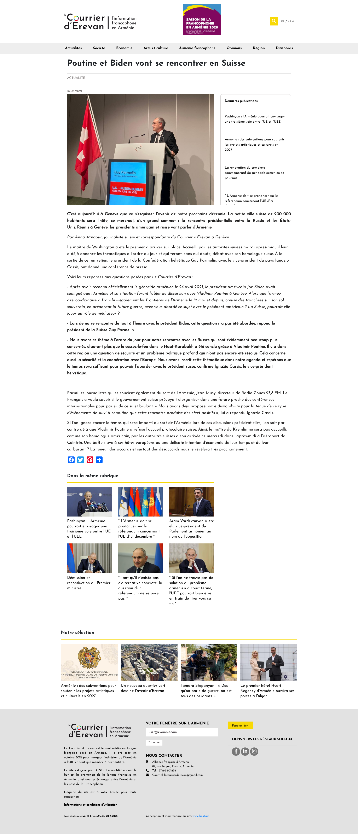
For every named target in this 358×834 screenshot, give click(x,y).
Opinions (234, 48)
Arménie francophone (197, 48)
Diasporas (284, 48)
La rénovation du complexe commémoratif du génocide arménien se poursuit (254, 173)
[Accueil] (100, 21)
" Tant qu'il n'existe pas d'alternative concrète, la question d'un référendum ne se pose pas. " (140, 588)
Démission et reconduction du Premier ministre (88, 583)
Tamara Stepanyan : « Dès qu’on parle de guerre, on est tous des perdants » (206, 691)
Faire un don (240, 725)
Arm (291, 21)
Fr (283, 21)
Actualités (73, 48)
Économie (124, 48)
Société (99, 48)
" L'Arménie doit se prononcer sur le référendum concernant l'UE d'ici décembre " (251, 201)
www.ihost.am (200, 816)
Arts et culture (156, 48)
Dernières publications (241, 101)
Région (259, 48)
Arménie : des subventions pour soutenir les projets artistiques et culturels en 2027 (254, 145)
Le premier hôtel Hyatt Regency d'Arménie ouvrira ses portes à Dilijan (267, 691)
